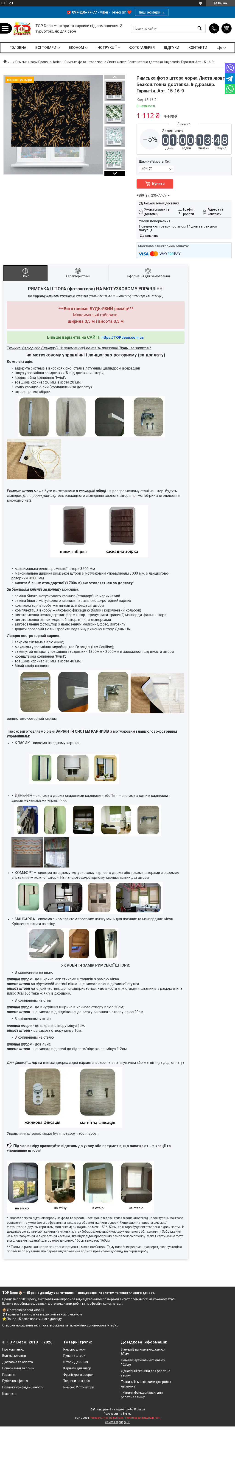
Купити (158, 184)
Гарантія (8, 1374)
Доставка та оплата (17, 1362)
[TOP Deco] (22, 28)
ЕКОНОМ (76, 47)
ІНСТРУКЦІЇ (107, 47)
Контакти (9, 1394)
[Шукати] (199, 28)
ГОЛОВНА (18, 47)
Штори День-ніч (75, 1362)
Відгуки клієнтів (14, 1355)
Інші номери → (152, 12)
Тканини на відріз (76, 1381)
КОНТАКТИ (197, 47)
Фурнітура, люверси (78, 1374)
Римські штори (74, 1349)
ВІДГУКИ (171, 47)
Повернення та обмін (18, 1368)
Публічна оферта (15, 1381)
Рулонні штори (74, 1355)
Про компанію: (13, 1349)
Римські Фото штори (78, 1387)
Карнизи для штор (77, 1368)
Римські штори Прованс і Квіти (38, 62)
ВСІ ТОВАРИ (45, 47)
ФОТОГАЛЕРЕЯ (142, 47)
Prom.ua (139, 1409)
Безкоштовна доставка (161, 203)
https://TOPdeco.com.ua (122, 337)
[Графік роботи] (226, 28)
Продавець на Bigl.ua (117, 1413)
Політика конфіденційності (22, 1387)
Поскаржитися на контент (106, 1417)
